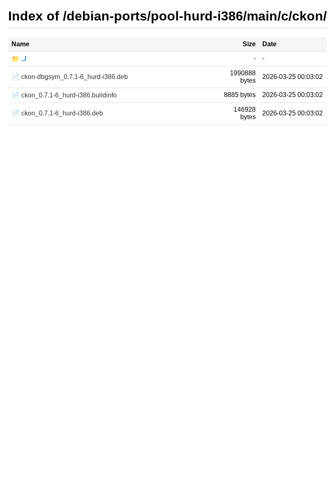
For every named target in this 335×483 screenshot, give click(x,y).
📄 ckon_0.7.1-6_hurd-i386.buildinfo (64, 95)
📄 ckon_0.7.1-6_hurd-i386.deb (57, 113)
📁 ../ (18, 58)
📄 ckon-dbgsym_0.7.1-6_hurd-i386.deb (69, 76)
